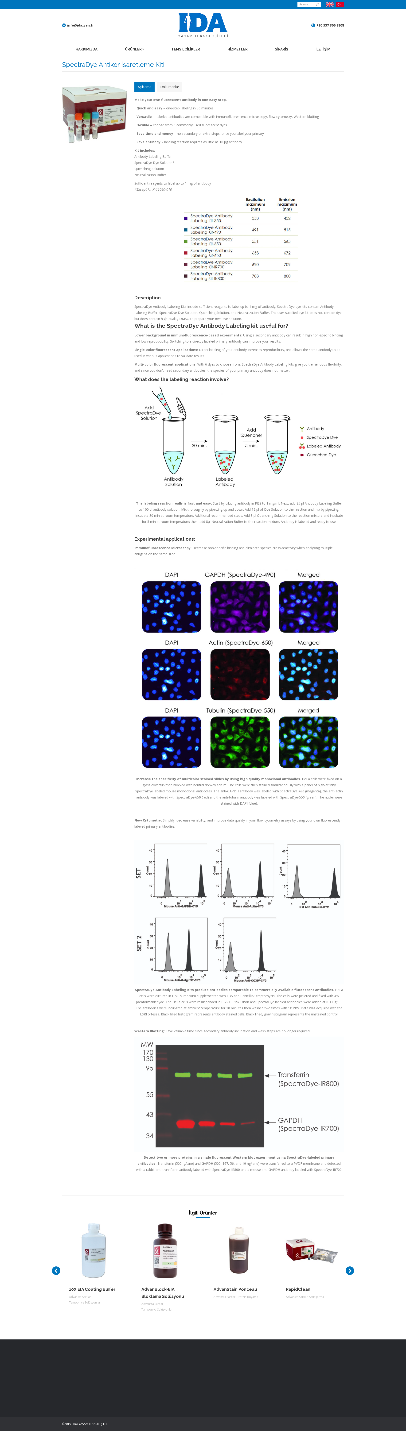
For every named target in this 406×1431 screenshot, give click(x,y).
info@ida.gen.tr (80, 25)
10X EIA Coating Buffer (92, 1289)
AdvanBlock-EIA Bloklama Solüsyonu (162, 1293)
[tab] (144, 87)
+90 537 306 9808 (330, 25)
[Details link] (101, 1251)
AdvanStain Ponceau (235, 1289)
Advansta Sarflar (80, 1297)
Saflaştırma (316, 1297)
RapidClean (298, 1289)
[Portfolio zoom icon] (88, 1251)
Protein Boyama (247, 1297)
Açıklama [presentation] (144, 87)
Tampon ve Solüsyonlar (84, 1302)
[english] (330, 4)
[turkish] (339, 4)
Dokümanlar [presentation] (169, 87)
